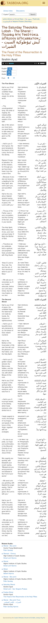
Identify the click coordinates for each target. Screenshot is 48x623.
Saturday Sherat (9, 584)
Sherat (5, 561)
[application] (24, 63)
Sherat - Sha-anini (9, 546)
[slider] (21, 63)
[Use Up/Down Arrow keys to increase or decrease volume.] (43, 63)
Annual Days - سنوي (23, 19)
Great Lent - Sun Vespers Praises (15, 589)
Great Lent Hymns (9, 558)
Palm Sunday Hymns (10, 606)
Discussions (20, 11)
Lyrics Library (7, 19)
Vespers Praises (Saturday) (22, 21)
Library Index (8, 11)
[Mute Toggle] (39, 63)
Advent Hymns (8, 573)
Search (32, 14)
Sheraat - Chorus (9, 553)
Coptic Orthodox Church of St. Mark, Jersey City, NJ (29, 618)
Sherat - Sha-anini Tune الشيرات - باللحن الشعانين (11, 601)
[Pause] (3, 63)
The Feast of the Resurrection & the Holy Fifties (20, 596)
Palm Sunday (8, 550)
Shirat (5, 569)
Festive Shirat (8, 592)
